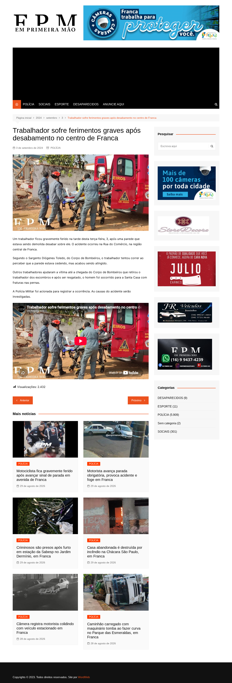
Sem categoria (167, 423)
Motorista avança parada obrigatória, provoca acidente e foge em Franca (112, 475)
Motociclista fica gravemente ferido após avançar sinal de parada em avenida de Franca (44, 475)
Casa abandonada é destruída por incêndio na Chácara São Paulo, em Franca (114, 551)
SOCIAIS (44, 104)
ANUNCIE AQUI (113, 104)
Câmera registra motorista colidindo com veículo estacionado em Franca (45, 628)
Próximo (136, 400)
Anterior (24, 400)
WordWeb (84, 677)
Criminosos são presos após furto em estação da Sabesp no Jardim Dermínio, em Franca (43, 551)
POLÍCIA (28, 104)
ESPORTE (62, 104)
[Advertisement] (116, 73)
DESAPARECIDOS (86, 104)
